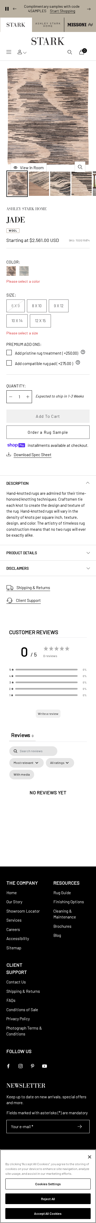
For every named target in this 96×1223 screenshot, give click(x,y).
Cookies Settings (48, 1184)
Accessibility (17, 938)
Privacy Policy (18, 1018)
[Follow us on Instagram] (20, 1066)
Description (17, 483)
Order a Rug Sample (48, 432)
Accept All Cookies (48, 1213)
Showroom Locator (23, 911)
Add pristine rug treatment (50, 352)
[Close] (89, 1157)
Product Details (21, 552)
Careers (13, 929)
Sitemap (13, 947)
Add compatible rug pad (48, 362)
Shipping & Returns (33, 587)
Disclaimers (17, 568)
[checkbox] (21, 774)
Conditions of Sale (22, 1009)
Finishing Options (68, 901)
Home (11, 892)
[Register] (79, 1127)
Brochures (62, 926)
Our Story (14, 901)
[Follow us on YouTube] (44, 1066)
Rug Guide (62, 892)
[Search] (69, 52)
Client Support (28, 600)
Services (14, 920)
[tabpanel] (48, 798)
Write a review (48, 713)
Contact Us (16, 981)
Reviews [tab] (22, 735)
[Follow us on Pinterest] (32, 1066)
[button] (16, 25)
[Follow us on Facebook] (8, 1066)
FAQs (10, 1000)
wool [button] (13, 230)
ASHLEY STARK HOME (26, 209)
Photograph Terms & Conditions (24, 1031)
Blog (57, 935)
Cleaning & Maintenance (64, 914)
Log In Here (74, 13)
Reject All (48, 1199)
